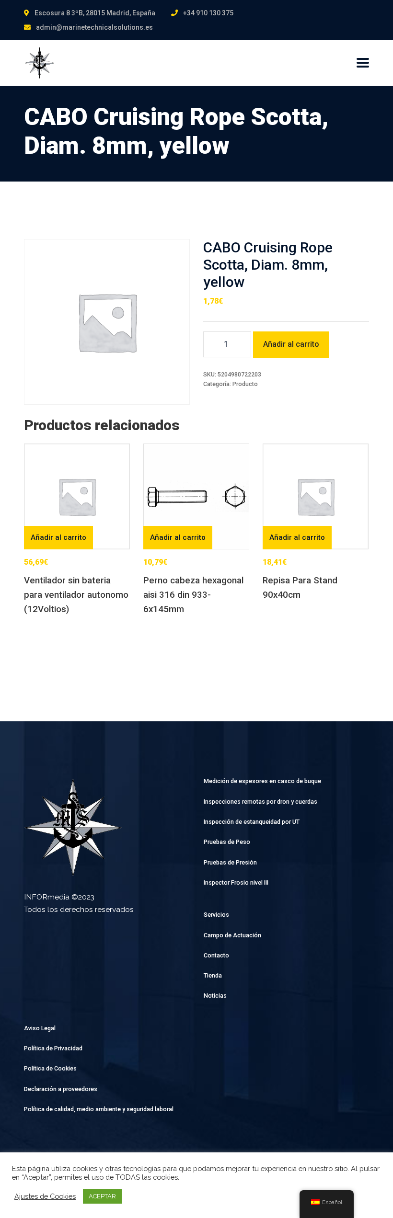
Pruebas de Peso (227, 841)
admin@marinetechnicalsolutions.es (94, 27)
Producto (245, 383)
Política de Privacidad (53, 1048)
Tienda (213, 975)
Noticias (215, 995)
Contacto (216, 955)
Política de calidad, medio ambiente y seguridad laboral (98, 1109)
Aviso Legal (40, 1028)
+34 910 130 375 (208, 13)
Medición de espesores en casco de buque (262, 781)
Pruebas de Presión (230, 862)
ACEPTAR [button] (102, 1196)
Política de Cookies (50, 1068)
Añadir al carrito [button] (58, 537)
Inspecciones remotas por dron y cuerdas (260, 801)
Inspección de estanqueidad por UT (252, 821)
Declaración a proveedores (60, 1089)
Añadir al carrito (291, 344)
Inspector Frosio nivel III (236, 882)
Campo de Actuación (232, 935)
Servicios (216, 914)
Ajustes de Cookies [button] (45, 1196)
